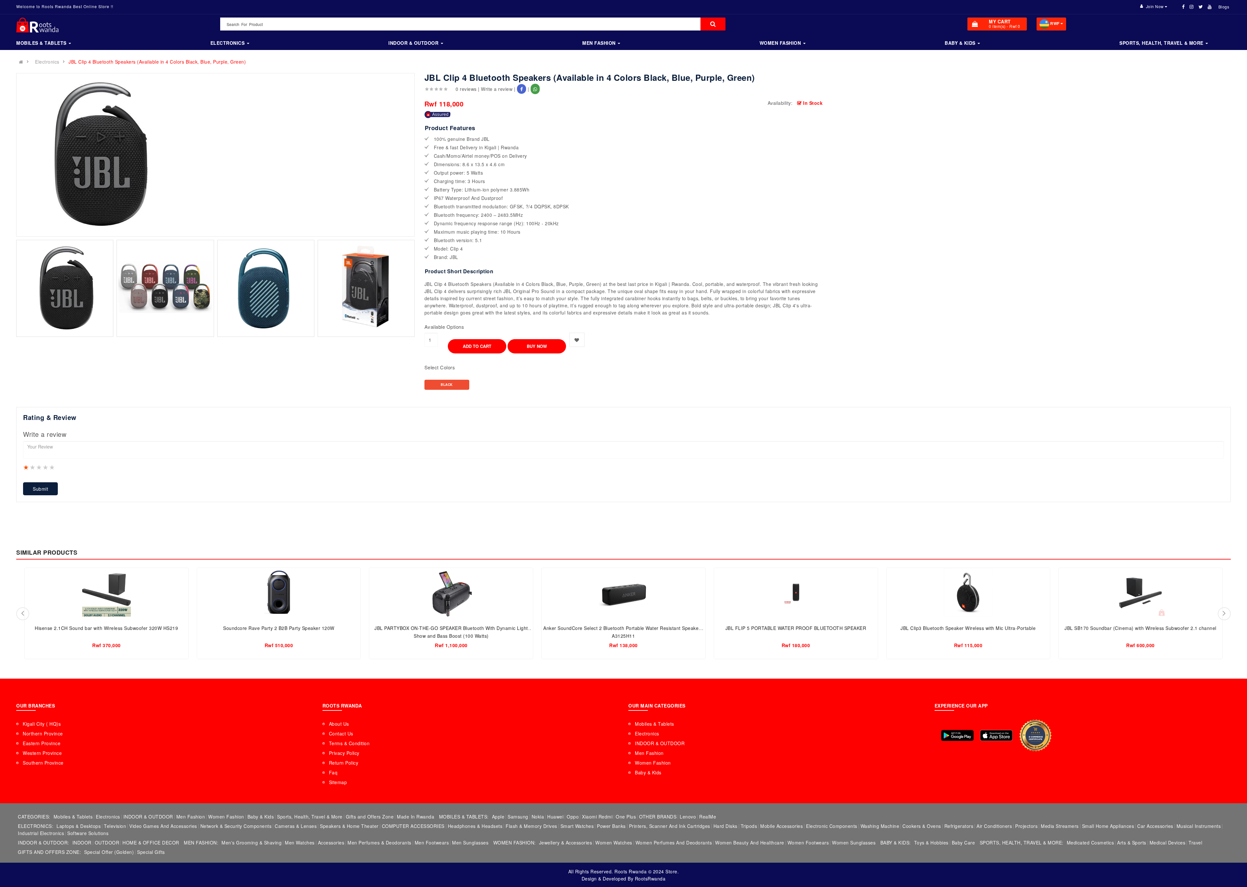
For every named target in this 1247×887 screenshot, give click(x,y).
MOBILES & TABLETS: (464, 816)
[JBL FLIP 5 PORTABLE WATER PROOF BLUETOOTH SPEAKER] (796, 592)
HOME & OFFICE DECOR (150, 842)
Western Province (42, 753)
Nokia (538, 816)
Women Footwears (808, 842)
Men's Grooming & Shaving (251, 842)
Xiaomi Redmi (597, 816)
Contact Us (341, 733)
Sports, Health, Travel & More (310, 816)
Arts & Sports (1131, 842)
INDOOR (82, 842)
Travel (1195, 842)
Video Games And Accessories (163, 826)
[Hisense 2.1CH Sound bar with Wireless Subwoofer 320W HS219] (106, 592)
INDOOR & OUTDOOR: (43, 842)
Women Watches (613, 842)
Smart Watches (577, 826)
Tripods (749, 826)
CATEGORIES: (34, 816)
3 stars (39, 467)
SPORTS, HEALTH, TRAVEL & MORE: (1022, 842)
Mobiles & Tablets (654, 724)
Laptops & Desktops (79, 826)
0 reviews (466, 89)
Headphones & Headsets (475, 826)
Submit (40, 489)
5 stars (52, 467)
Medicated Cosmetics (1090, 842)
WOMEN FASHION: (514, 842)
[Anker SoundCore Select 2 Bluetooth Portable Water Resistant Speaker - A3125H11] (623, 592)
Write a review (496, 89)
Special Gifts (151, 852)
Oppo (573, 816)
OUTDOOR (107, 842)
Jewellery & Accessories (565, 842)
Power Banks (611, 826)
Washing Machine (880, 826)
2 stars (33, 467)
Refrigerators (959, 826)
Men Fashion (649, 753)
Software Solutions (87, 833)
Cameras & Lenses (296, 826)
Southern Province (43, 762)
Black (447, 384)
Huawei (555, 816)
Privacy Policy (344, 753)
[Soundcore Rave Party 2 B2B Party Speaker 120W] (279, 592)
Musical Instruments (1199, 826)
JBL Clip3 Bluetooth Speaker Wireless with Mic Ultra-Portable (968, 628)
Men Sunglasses (470, 842)
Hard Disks (725, 826)
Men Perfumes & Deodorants (379, 842)
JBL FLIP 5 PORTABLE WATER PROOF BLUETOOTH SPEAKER (795, 628)
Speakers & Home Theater (349, 826)
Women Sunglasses (853, 842)
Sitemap (338, 782)
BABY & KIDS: (895, 842)
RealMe (707, 816)
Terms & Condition (349, 743)
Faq (333, 772)
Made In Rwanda (415, 816)
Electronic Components (831, 826)
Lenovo (688, 816)
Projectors (1026, 826)
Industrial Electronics (41, 833)
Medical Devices (1168, 842)
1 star (26, 467)
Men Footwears (432, 842)
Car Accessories (1155, 826)
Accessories (331, 842)
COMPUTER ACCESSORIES (413, 826)
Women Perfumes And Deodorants (674, 842)
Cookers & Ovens (921, 826)
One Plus (626, 816)
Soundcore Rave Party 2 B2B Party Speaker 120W (278, 628)
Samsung (518, 816)
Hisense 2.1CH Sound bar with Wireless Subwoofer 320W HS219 (106, 628)
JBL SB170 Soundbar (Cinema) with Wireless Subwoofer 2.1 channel (1140, 628)
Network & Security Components (236, 826)
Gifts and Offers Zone (370, 816)
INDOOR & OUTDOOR (660, 743)
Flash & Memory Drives (531, 826)
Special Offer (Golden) (109, 852)
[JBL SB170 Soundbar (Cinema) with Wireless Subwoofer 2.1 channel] (1140, 592)
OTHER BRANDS (657, 816)
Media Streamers (1060, 826)
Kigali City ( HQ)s (42, 724)
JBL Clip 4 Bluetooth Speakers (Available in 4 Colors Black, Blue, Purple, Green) (157, 61)
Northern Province (43, 733)
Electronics (47, 61)
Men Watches (300, 842)
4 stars (46, 467)
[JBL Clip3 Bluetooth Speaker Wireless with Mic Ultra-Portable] (968, 592)
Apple (498, 816)
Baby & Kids (648, 772)
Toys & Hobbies (931, 842)
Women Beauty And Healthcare (749, 842)
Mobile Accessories (781, 826)
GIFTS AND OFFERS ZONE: (49, 852)
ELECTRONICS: (35, 826)
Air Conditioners (994, 826)
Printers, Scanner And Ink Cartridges (669, 826)
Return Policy (344, 762)
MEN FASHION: (201, 842)
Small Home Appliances (1108, 826)
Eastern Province (41, 743)
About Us (339, 724)
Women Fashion (653, 762)
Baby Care (963, 842)
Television (115, 826)
